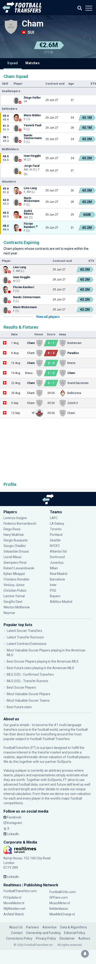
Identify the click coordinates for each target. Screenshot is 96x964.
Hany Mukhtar (13, 535)
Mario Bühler (32, 115)
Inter (53, 585)
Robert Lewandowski (18, 568)
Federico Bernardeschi (19, 523)
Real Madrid (58, 574)
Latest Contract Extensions (26, 644)
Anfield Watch (13, 914)
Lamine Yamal (14, 596)
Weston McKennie (16, 607)
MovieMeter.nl (13, 903)
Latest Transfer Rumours (25, 637)
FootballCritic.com (62, 892)
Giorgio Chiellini (14, 546)
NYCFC (55, 546)
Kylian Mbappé (14, 574)
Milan (54, 568)
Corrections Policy (19, 938)
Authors (84, 938)
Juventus (57, 562)
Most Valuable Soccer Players (28, 694)
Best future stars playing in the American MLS (40, 668)
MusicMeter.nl (59, 903)
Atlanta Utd (58, 551)
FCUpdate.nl (12, 897)
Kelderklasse (58, 909)
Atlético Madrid (61, 602)
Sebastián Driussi (16, 551)
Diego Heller (32, 97)
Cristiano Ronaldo (16, 579)
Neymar (9, 613)
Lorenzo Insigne (15, 518)
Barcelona (57, 579)
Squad (12, 63)
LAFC (54, 518)
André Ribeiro (29, 212)
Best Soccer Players (21, 687)
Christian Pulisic (15, 590)
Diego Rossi (12, 529)
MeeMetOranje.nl (62, 914)
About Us (16, 927)
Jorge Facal (31, 165)
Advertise (49, 927)
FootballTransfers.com (20, 891)
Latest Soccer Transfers (24, 631)
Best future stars (19, 707)
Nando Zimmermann (33, 137)
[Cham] (10, 26)
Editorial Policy (74, 933)
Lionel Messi (12, 557)
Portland (56, 535)
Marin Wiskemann (31, 199)
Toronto (56, 529)
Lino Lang (30, 188)
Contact (17, 933)
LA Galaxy (57, 523)
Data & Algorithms (73, 927)
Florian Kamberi (29, 225)
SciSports (64, 762)
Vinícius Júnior (14, 585)
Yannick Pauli (32, 125)
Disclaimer (67, 938)
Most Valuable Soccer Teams (28, 700)
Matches (32, 63)
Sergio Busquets (15, 540)
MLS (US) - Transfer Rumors (27, 681)
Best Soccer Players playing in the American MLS (43, 661)
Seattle (55, 540)
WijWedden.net (14, 909)
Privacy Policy (46, 938)
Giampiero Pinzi (15, 562)
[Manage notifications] (85, 953)
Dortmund (57, 557)
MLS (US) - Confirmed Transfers (30, 674)
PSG (53, 590)
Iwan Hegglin (32, 155)
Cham (33, 24)
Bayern (55, 596)
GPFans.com (58, 897)
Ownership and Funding (43, 933)
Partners (32, 927)
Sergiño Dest (12, 602)
